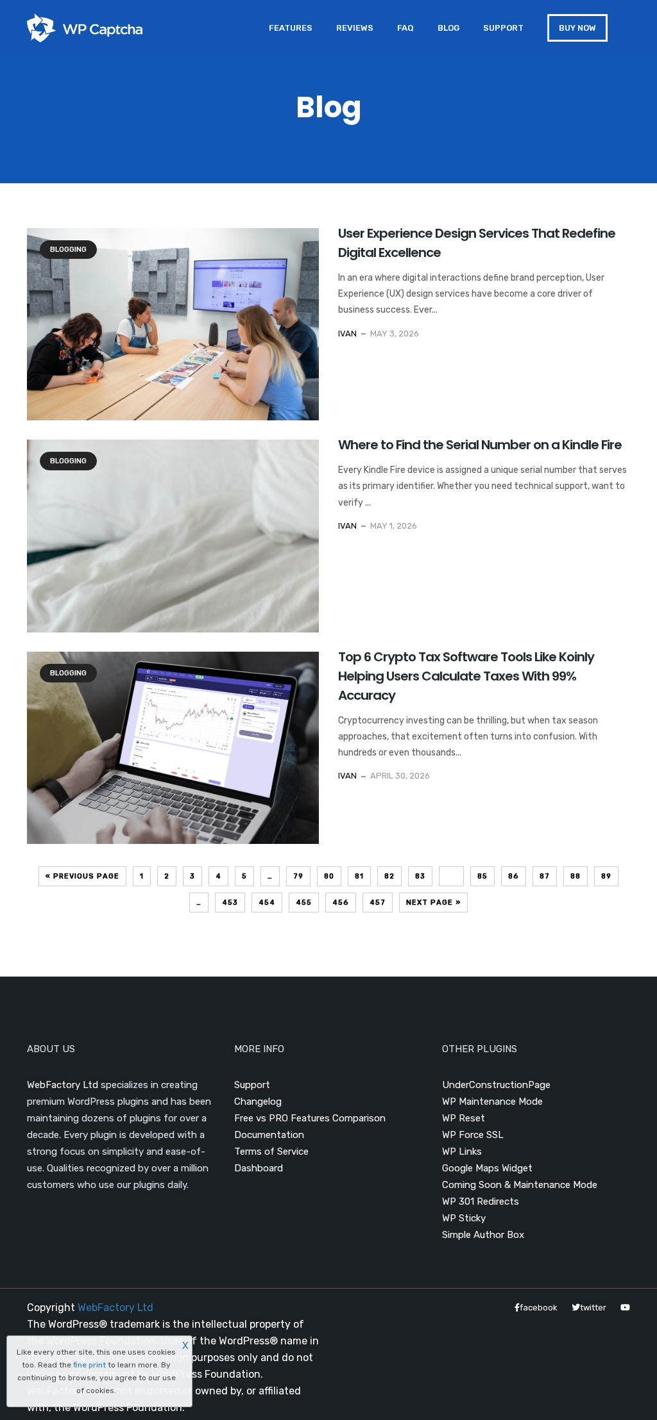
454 (267, 902)
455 (304, 902)
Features (290, 28)
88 (575, 876)
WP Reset (463, 1118)
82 (389, 876)
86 (513, 876)
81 (359, 876)
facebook (539, 1307)
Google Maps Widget (487, 1168)
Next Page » (433, 902)
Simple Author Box (483, 1235)
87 (545, 876)
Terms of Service (271, 1151)
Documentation (269, 1135)
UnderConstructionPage (496, 1085)
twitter (593, 1307)
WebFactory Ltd (62, 1085)
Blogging (68, 249)
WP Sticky (464, 1218)
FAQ (405, 28)
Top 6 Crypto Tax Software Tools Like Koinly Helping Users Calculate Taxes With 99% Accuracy (466, 676)
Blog (448, 28)
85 (482, 876)
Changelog (258, 1101)
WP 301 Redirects (480, 1201)
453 (230, 902)
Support (503, 28)
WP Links (462, 1151)
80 (329, 876)
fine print (89, 1364)
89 (606, 876)
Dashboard (258, 1168)
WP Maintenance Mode (492, 1101)
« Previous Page (82, 876)
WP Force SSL (473, 1135)
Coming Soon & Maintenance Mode (519, 1185)
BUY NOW (577, 28)
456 (340, 902)
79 (298, 876)
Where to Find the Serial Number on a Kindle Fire (480, 445)
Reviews (354, 28)
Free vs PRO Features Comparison (310, 1118)
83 (420, 876)
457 (378, 902)
